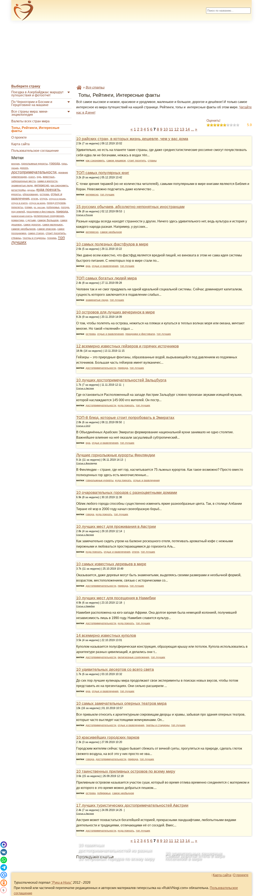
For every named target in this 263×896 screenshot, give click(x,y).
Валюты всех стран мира (30, 121)
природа (62, 211)
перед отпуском (56, 203)
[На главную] (23, 10)
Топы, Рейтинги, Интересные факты (35, 129)
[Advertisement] (131, 53)
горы (64, 163)
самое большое (48, 220)
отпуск (43, 198)
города (54, 163)
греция (14, 168)
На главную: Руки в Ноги (79, 87)
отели (34, 198)
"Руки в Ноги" (61, 882)
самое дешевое (116, 160)
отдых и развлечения (105, 266)
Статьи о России (84, 215)
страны (16, 237)
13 (182, 129)
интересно (41, 185)
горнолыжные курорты (34, 163)
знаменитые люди (22, 185)
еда (39, 176)
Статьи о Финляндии (86, 463)
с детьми (30, 220)
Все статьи (95, 87)
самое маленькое (52, 224)
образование (30, 194)
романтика (17, 220)
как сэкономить (59, 185)
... (192, 129)
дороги (24, 168)
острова (44, 194)
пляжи (28, 207)
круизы (31, 190)
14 (187, 129)
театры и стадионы (34, 238)
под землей (18, 211)
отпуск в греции (57, 198)
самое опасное (46, 228)
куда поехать (48, 189)
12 (176, 129)
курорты (16, 194)
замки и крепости (47, 181)
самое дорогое (32, 224)
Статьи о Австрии (85, 388)
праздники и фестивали (40, 211)
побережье (52, 207)
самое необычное (23, 228)
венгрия (15, 163)
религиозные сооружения (49, 216)
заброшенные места (23, 181)
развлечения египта (21, 216)
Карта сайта (20, 144)
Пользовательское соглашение (35, 150)
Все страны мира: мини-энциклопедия (29, 113)
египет (31, 177)
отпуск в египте (19, 203)
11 (171, 129)
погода (65, 207)
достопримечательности (34, 172)
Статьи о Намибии (85, 606)
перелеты (17, 207)
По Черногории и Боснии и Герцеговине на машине (31, 103)
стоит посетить (56, 233)
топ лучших (107, 194)
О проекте (19, 137)
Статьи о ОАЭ (83, 426)
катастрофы (18, 190)
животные (48, 176)
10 (165, 129)
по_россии (39, 207)
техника (51, 238)
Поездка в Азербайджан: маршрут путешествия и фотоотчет (37, 94)
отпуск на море (37, 203)
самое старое (36, 233)
